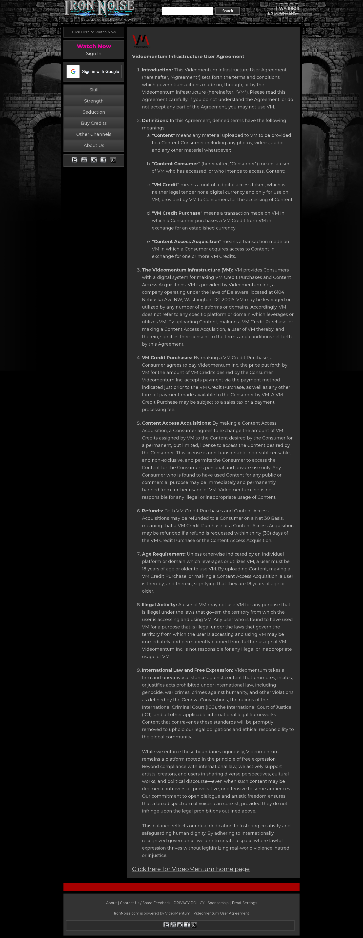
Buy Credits (94, 123)
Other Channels (93, 134)
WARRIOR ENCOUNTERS (283, 11)
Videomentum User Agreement (221, 913)
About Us (94, 145)
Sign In (93, 53)
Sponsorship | (220, 903)
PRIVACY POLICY (189, 903)
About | (113, 903)
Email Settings (244, 903)
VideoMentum (177, 913)
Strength (94, 101)
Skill (94, 90)
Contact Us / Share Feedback (145, 903)
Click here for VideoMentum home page (191, 869)
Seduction (94, 112)
